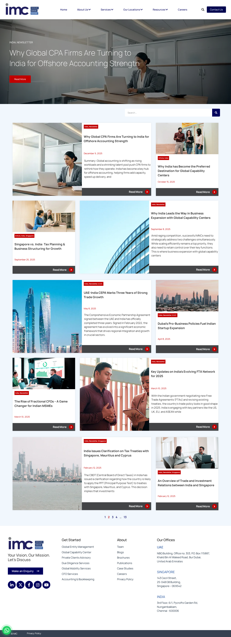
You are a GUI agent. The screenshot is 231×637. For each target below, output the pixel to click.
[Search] (216, 113)
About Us (82, 9)
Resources (159, 9)
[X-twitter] (20, 585)
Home (63, 9)
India (12, 42)
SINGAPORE (166, 572)
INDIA (161, 596)
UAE (160, 547)
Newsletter (25, 42)
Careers (182, 9)
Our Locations (131, 9)
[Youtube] (46, 585)
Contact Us (216, 9)
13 (125, 517)
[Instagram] (38, 585)
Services (106, 9)
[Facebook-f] (29, 585)
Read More (136, 192)
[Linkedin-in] (12, 585)
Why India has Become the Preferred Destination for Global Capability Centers (184, 170)
